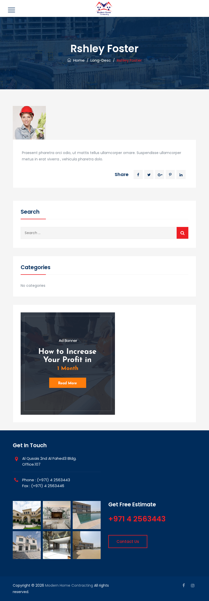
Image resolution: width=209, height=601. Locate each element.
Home (78, 60)
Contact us (127, 541)
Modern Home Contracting (69, 585)
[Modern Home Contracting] (104, 8)
